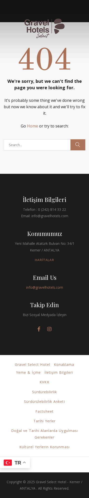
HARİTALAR (44, 260)
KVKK (44, 382)
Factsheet (44, 411)
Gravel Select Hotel (32, 364)
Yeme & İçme (28, 372)
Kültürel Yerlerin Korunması (44, 447)
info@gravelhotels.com (44, 287)
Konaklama (64, 364)
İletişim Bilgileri (58, 372)
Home (32, 126)
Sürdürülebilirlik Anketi (44, 401)
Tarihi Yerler (44, 421)
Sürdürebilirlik (44, 392)
